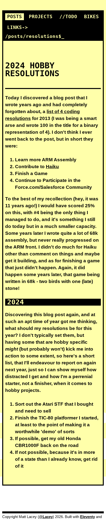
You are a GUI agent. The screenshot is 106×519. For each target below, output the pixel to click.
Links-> (17, 27)
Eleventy (87, 517)
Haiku (52, 166)
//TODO (68, 16)
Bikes (91, 16)
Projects (41, 16)
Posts (14, 16)
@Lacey (46, 517)
